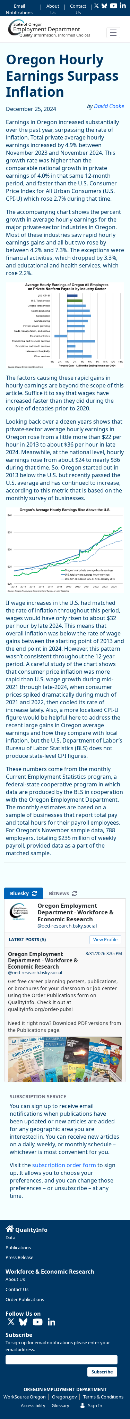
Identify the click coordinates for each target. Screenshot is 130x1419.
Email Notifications (19, 9)
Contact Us (78, 9)
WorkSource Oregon (24, 1397)
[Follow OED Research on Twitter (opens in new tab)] (11, 1322)
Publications (18, 1247)
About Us (52, 9)
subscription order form (64, 1165)
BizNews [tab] (60, 893)
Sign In (95, 1405)
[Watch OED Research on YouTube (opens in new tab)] (37, 1322)
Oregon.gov (64, 1397)
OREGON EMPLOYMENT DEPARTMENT (65, 1389)
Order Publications (25, 1299)
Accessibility (33, 1405)
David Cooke (109, 106)
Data (10, 1237)
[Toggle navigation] (113, 32)
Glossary (60, 1405)
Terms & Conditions (103, 1397)
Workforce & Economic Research (50, 1271)
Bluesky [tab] (21, 893)
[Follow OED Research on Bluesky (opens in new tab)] (23, 1322)
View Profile (105, 939)
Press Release (19, 1257)
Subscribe (19, 1335)
